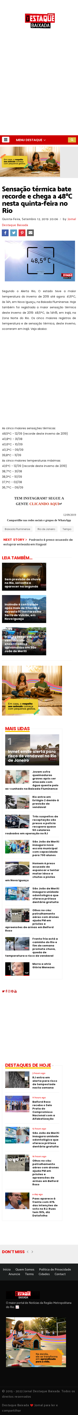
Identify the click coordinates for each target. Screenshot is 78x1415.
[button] (5, 139)
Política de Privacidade (55, 1269)
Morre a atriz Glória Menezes (43, 965)
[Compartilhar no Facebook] (5, 232)
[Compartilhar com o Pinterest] (22, 232)
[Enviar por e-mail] (30, 232)
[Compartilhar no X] (13, 232)
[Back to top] (68, 1405)
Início (7, 1269)
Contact (60, 1274)
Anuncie (14, 1274)
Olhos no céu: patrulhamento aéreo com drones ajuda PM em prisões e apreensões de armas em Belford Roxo (32, 920)
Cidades (44, 1274)
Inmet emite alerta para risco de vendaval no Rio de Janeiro (32, 756)
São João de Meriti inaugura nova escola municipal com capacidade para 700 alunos (45, 848)
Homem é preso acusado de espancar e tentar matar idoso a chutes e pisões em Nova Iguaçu (32, 872)
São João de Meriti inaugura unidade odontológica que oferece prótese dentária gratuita (45, 895)
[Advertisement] (39, 94)
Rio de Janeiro (46, 529)
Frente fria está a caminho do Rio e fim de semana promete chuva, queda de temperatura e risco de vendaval (31, 947)
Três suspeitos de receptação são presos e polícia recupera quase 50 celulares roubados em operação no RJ (31, 825)
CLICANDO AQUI (44, 504)
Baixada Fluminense (17, 529)
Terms (29, 1274)
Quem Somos (24, 1269)
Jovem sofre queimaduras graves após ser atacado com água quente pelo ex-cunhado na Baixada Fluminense (31, 780)
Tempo (67, 529)
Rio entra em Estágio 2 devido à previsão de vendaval (45, 802)
